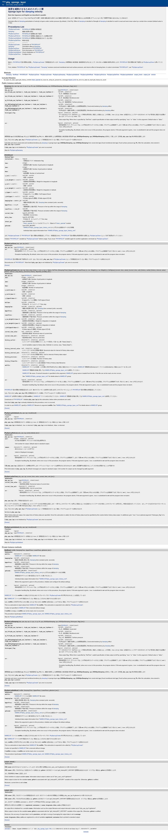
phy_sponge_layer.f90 (44, 828)
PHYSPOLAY (26, 29)
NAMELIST (25, 367)
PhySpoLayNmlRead (86, 74)
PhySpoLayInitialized (72, 74)
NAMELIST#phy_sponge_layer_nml (56, 370)
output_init (147, 74)
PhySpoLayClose (13, 33)
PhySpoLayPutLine (14, 36)
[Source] (7, 265)
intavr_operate (36, 80)
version (153, 74)
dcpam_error (72, 80)
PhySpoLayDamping (59, 74)
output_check (138, 74)
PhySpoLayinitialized (14, 38)
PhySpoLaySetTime (14, 40)
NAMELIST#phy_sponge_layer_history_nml (37, 227)
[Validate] (86, 832)
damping (29, 11)
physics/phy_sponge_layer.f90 (14, 4)
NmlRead (15, 74)
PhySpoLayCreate (14, 29)
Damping (11, 31)
